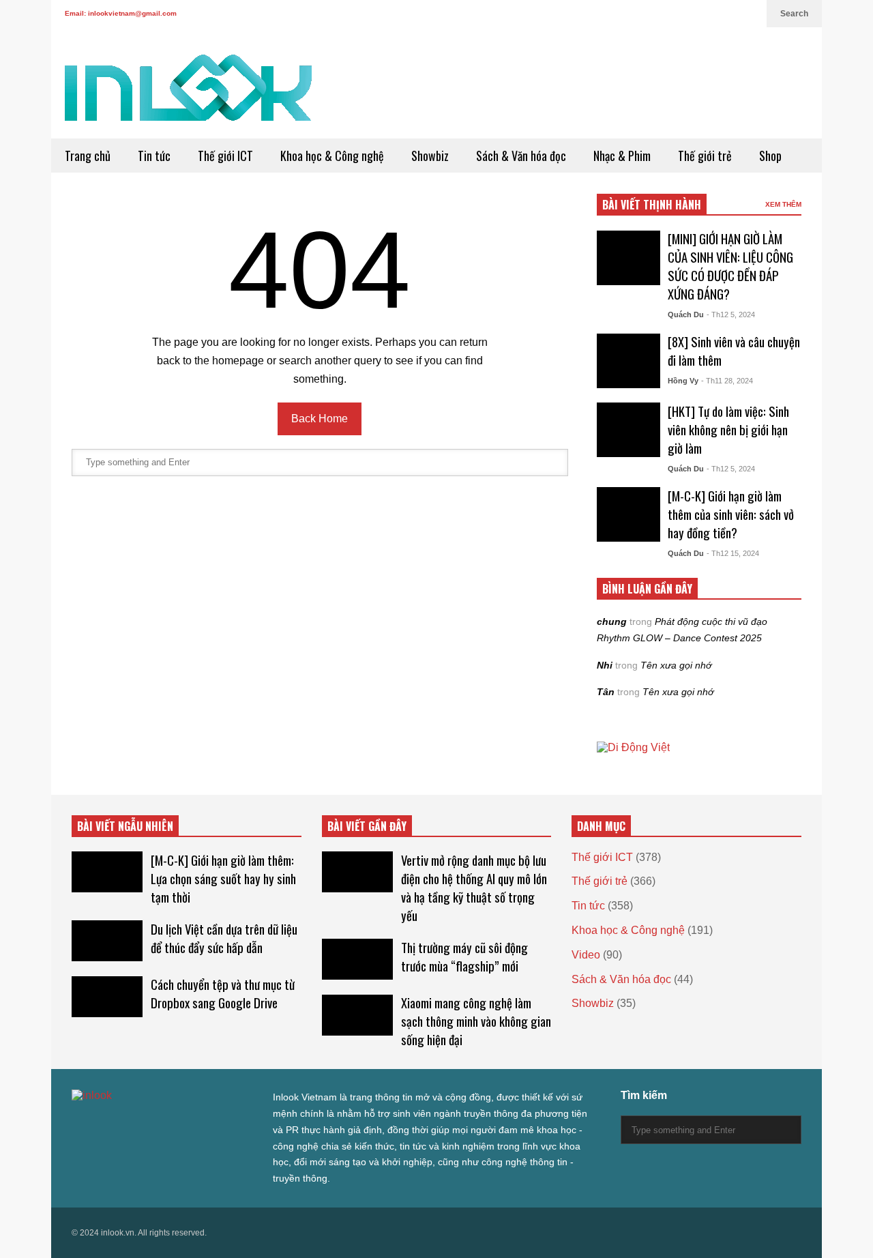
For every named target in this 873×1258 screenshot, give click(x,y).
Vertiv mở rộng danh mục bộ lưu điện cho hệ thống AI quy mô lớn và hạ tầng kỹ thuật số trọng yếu (474, 887)
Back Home (319, 418)
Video (586, 955)
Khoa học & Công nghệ (332, 155)
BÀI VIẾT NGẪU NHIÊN (125, 826)
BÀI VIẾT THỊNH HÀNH (651, 204)
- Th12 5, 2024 (731, 314)
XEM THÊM (783, 204)
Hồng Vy (683, 381)
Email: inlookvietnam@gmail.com (121, 13)
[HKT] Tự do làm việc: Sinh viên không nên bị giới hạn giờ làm (728, 429)
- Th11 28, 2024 (727, 381)
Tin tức (154, 155)
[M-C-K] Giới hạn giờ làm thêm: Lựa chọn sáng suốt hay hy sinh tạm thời (223, 878)
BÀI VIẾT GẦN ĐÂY (366, 826)
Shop (770, 155)
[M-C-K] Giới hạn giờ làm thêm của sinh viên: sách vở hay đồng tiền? (731, 514)
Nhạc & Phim (622, 155)
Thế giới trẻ (705, 155)
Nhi (604, 665)
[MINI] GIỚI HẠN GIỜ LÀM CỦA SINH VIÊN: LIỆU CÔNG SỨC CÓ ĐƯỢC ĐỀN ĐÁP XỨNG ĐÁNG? (730, 266)
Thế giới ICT (225, 155)
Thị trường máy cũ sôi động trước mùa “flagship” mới (464, 956)
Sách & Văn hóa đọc (521, 155)
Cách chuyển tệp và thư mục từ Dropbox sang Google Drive (223, 993)
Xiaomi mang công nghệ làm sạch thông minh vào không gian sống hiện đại (476, 1021)
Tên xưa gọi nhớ (675, 665)
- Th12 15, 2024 (733, 553)
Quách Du (686, 314)
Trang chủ (87, 155)
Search (794, 13)
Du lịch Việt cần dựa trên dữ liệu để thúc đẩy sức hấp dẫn (224, 938)
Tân (606, 691)
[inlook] (188, 96)
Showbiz (430, 155)
